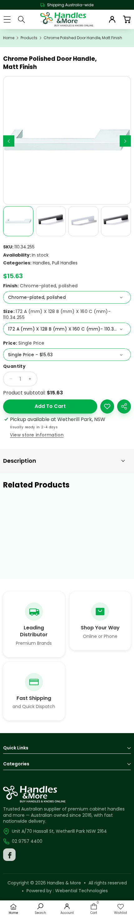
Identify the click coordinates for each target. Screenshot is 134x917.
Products (29, 37)
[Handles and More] (66, 19)
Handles (41, 263)
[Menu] (7, 19)
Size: (57, 315)
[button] (127, 19)
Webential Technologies (81, 891)
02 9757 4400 (27, 841)
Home (8, 37)
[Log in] (112, 19)
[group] (18, 221)
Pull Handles (65, 263)
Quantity (14, 366)
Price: (24, 343)
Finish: (40, 286)
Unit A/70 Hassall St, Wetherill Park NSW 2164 (59, 831)
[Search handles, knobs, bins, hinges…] (22, 19)
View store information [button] (37, 435)
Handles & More (64, 883)
